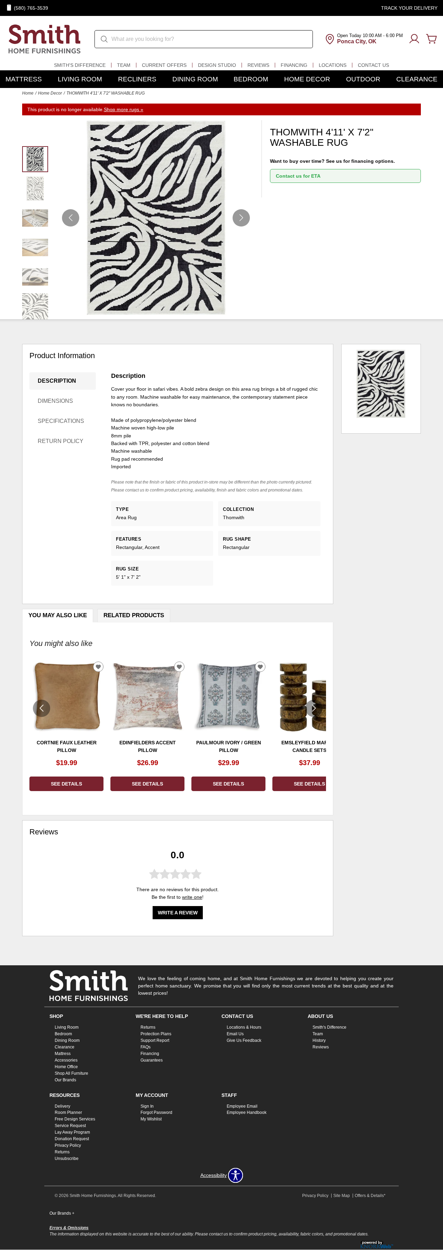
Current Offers (164, 65)
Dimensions (55, 401)
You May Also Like (57, 615)
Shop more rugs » (123, 109)
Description (57, 381)
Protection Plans (156, 1033)
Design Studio (217, 65)
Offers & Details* (370, 1195)
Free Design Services (75, 1119)
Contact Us (373, 65)
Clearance (416, 79)
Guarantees (152, 1060)
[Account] (414, 39)
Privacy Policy (68, 1145)
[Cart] (431, 39)
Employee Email (242, 1105)
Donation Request (72, 1138)
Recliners (137, 79)
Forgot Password (156, 1112)
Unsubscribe (67, 1158)
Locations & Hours (244, 1027)
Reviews (258, 65)
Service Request (70, 1125)
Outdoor (363, 79)
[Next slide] (314, 708)
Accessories (66, 1060)
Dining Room (195, 79)
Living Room (80, 79)
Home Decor (307, 79)
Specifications (61, 421)
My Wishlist (151, 1119)
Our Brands (65, 1079)
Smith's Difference (80, 65)
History (319, 1040)
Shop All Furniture (71, 1073)
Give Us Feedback (244, 1040)
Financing (294, 65)
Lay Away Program (72, 1132)
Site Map (341, 1195)
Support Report (155, 1040)
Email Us (235, 1033)
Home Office (66, 1066)
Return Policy (60, 441)
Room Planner (68, 1112)
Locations (332, 65)
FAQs (146, 1047)
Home (28, 93)
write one (192, 897)
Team (123, 65)
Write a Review (178, 912)
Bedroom (251, 79)
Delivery (62, 1105)
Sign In (147, 1105)
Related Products (133, 615)
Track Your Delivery (409, 8)
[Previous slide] (41, 708)
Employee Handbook (246, 1112)
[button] (241, 218)
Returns (148, 1027)
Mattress (24, 79)
